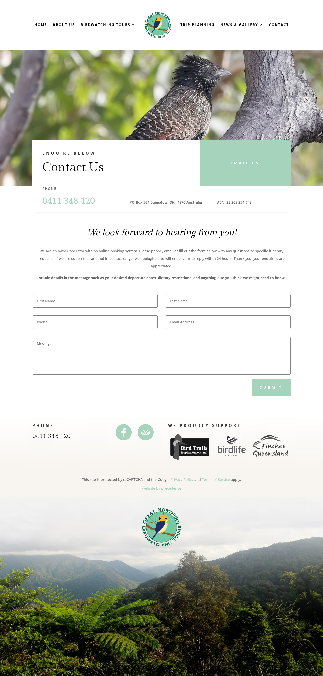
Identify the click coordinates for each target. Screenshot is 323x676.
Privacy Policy (181, 479)
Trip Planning (197, 24)
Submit (271, 387)
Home (40, 24)
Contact (279, 24)
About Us (64, 24)
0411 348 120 (51, 436)
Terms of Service (216, 479)
